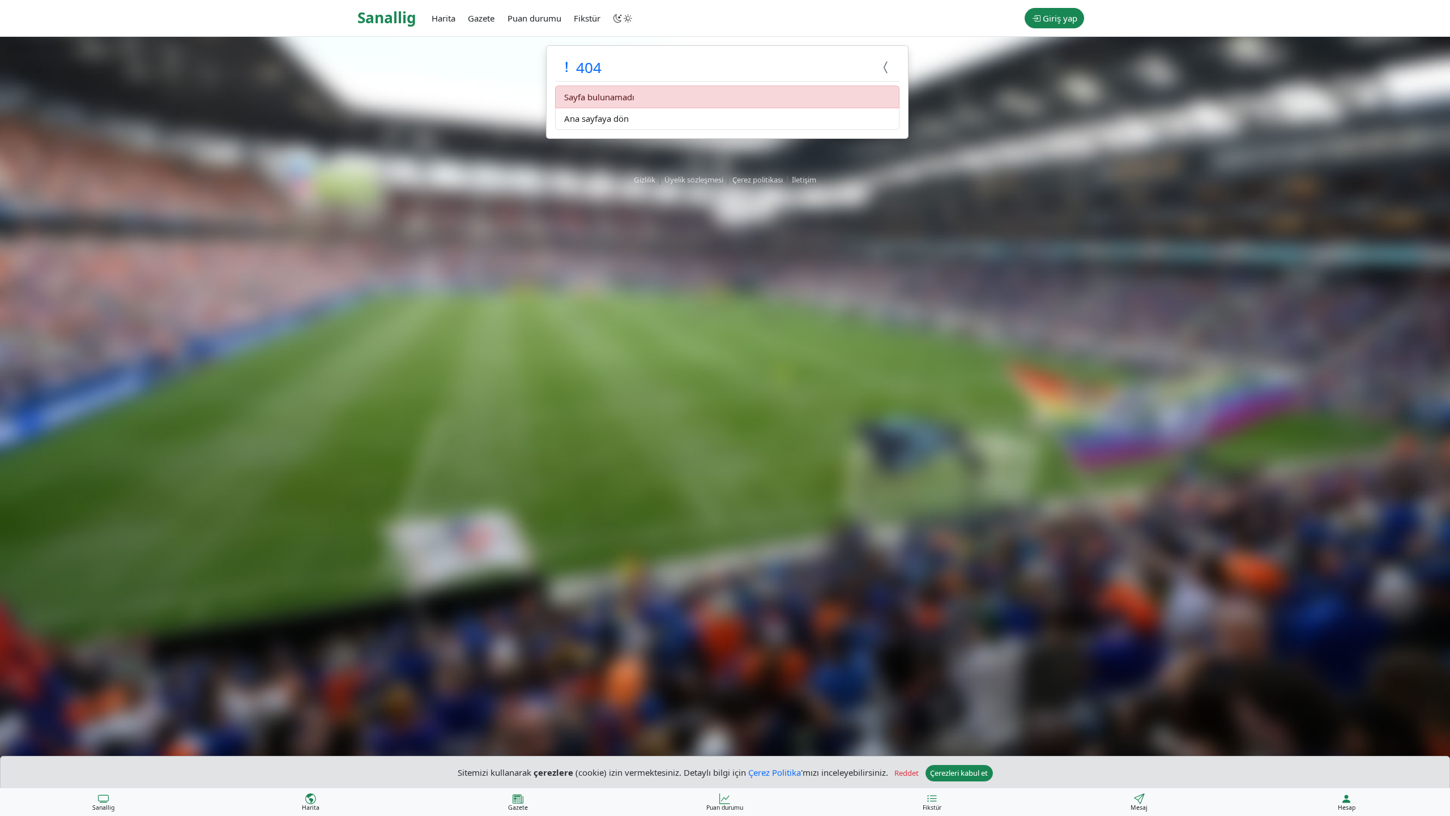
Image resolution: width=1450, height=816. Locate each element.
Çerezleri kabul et (959, 773)
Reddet (906, 773)
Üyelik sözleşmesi (693, 180)
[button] (624, 18)
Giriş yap (1058, 18)
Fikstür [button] (587, 18)
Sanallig (386, 17)
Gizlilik (644, 180)
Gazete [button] (481, 18)
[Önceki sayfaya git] (886, 67)
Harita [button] (443, 18)
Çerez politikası (757, 180)
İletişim (804, 180)
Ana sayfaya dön (596, 118)
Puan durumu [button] (534, 18)
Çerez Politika (774, 771)
